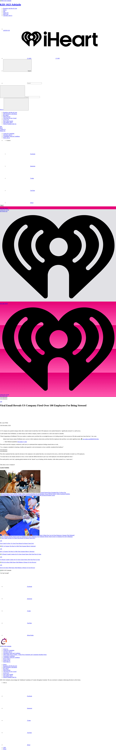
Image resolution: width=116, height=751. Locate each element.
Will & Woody (6, 116)
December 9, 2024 (22, 441)
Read (1, 128)
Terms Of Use (6, 660)
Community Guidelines (9, 656)
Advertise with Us (7, 15)
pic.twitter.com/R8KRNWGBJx (91, 439)
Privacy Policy (6, 659)
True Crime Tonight (8, 121)
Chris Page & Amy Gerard (9, 118)
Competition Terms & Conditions (11, 136)
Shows (5, 10)
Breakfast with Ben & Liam (10, 8)
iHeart (4, 749)
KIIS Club (5, 14)
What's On (5, 12)
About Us (5, 649)
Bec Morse (6, 115)
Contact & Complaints (8, 133)
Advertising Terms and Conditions (11, 653)
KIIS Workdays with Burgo (10, 114)
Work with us (6, 137)
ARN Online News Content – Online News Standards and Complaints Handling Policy (25, 654)
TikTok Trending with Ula (9, 124)
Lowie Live (6, 119)
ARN (4, 747)
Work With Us (6, 661)
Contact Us (3, 129)
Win (4, 11)
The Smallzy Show (8, 122)
